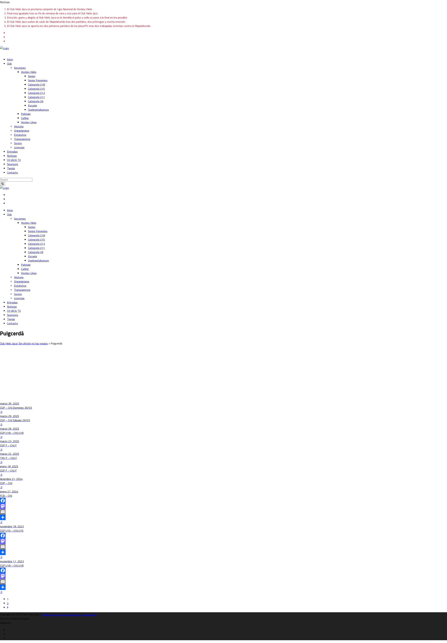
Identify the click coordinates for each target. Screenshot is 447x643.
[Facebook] (223, 500)
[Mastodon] (223, 506)
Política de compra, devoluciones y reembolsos (69, 614)
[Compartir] (223, 517)
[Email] (223, 512)
